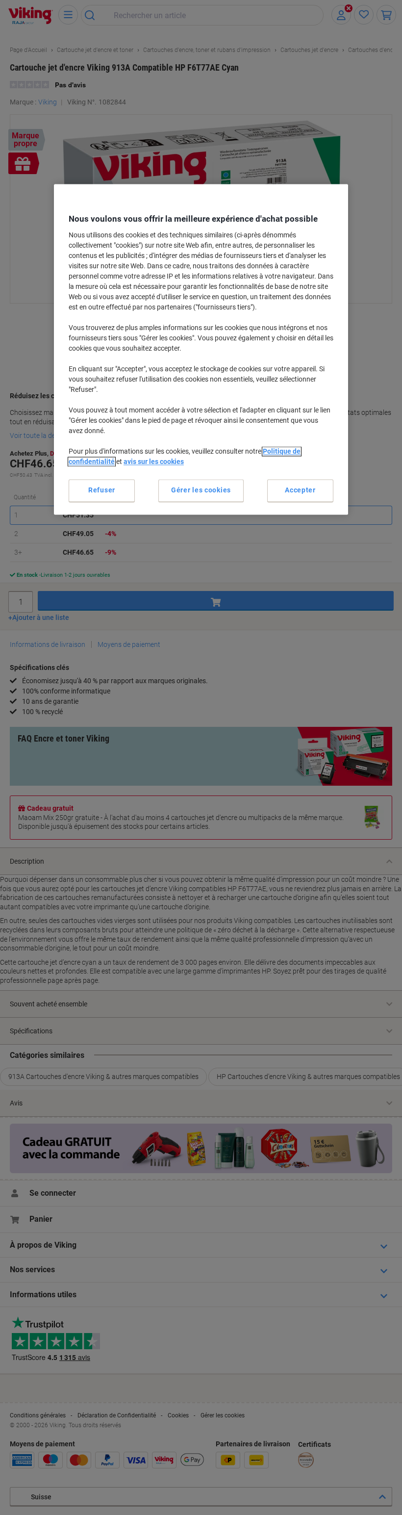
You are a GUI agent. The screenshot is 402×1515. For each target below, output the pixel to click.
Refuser (101, 490)
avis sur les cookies (154, 462)
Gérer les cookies (201, 490)
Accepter (300, 490)
